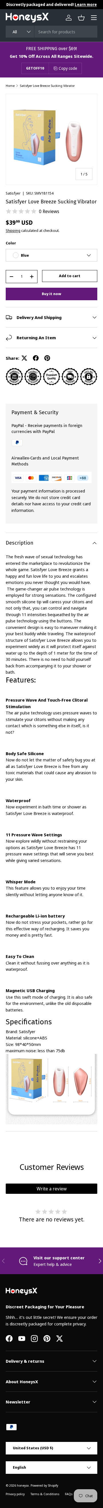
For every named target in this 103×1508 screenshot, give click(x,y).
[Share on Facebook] (35, 358)
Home (10, 85)
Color (11, 243)
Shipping (13, 230)
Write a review (52, 1189)
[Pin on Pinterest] (47, 358)
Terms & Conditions (44, 1494)
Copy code (68, 68)
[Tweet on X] (24, 358)
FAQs (68, 1494)
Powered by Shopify (44, 1485)
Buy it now (51, 293)
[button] (81, 17)
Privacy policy (15, 1494)
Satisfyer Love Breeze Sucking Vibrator (47, 85)
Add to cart (69, 275)
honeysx (23, 1485)
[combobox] (51, 32)
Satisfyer (13, 193)
